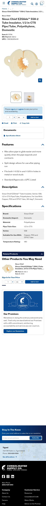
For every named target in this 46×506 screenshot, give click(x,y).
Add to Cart (35, 117)
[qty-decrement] (5, 117)
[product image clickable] (8, 269)
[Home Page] (17, 3)
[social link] (3, 476)
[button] (32, 4)
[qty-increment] (14, 117)
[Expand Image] (40, 80)
